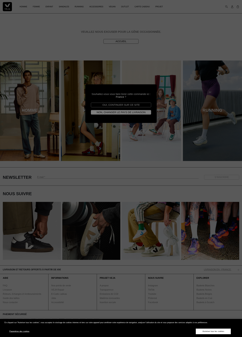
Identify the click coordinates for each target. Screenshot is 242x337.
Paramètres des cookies (19, 331)
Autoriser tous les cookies (213, 331)
